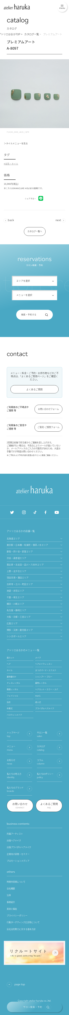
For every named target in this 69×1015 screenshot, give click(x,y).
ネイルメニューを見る (17, 143)
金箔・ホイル (11, 163)
